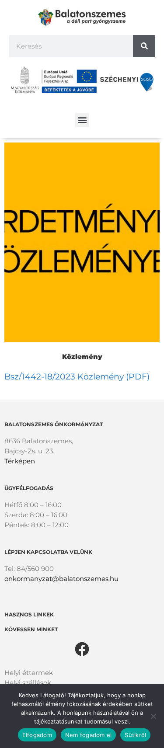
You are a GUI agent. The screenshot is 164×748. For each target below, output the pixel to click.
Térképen (19, 461)
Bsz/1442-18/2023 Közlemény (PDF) (77, 377)
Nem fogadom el (88, 734)
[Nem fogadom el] (153, 716)
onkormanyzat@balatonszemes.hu (61, 578)
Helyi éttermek (28, 672)
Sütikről (135, 734)
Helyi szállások (27, 682)
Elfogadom (37, 734)
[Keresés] (144, 46)
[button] (82, 120)
